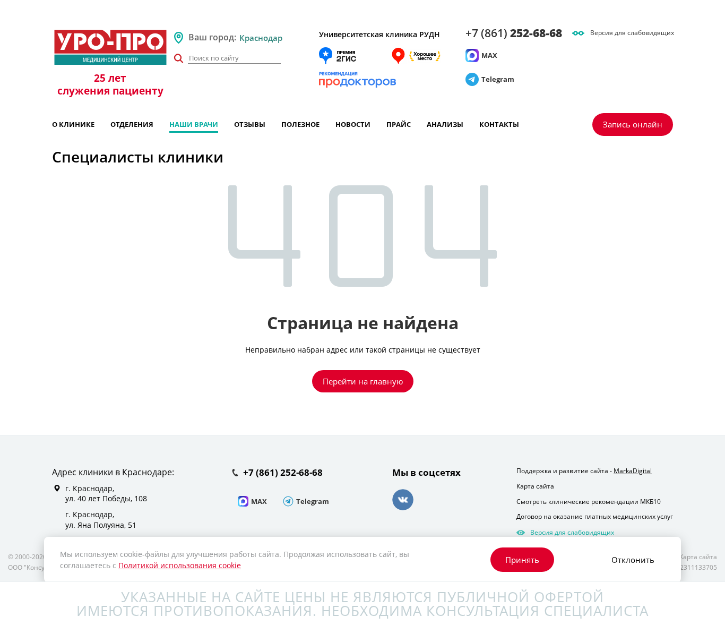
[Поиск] (178, 58)
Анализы (445, 124)
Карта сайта (535, 486)
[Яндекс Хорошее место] (415, 55)
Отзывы (249, 124)
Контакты (499, 124)
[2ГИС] (337, 55)
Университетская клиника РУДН (379, 34)
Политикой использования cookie (179, 565)
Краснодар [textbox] (260, 37)
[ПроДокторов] (357, 79)
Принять (522, 559)
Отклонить (632, 559)
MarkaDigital (633, 470)
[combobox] (274, 38)
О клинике (73, 124)
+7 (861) (513, 32)
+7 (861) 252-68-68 (283, 472)
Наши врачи (193, 124)
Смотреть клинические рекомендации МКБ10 (588, 501)
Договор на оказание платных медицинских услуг (594, 516)
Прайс (398, 124)
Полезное (300, 124)
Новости (352, 124)
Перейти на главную (363, 381)
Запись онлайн (632, 124)
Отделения (131, 124)
